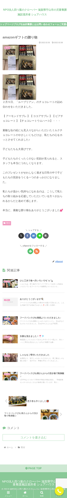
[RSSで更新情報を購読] (37, 251)
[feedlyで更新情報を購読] (30, 251)
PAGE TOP (35, 468)
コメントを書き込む (33, 437)
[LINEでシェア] (39, 236)
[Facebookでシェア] (27, 236)
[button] (46, 236)
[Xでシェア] (21, 236)
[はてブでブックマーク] (33, 236)
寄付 (8, 223)
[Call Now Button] (59, 491)
